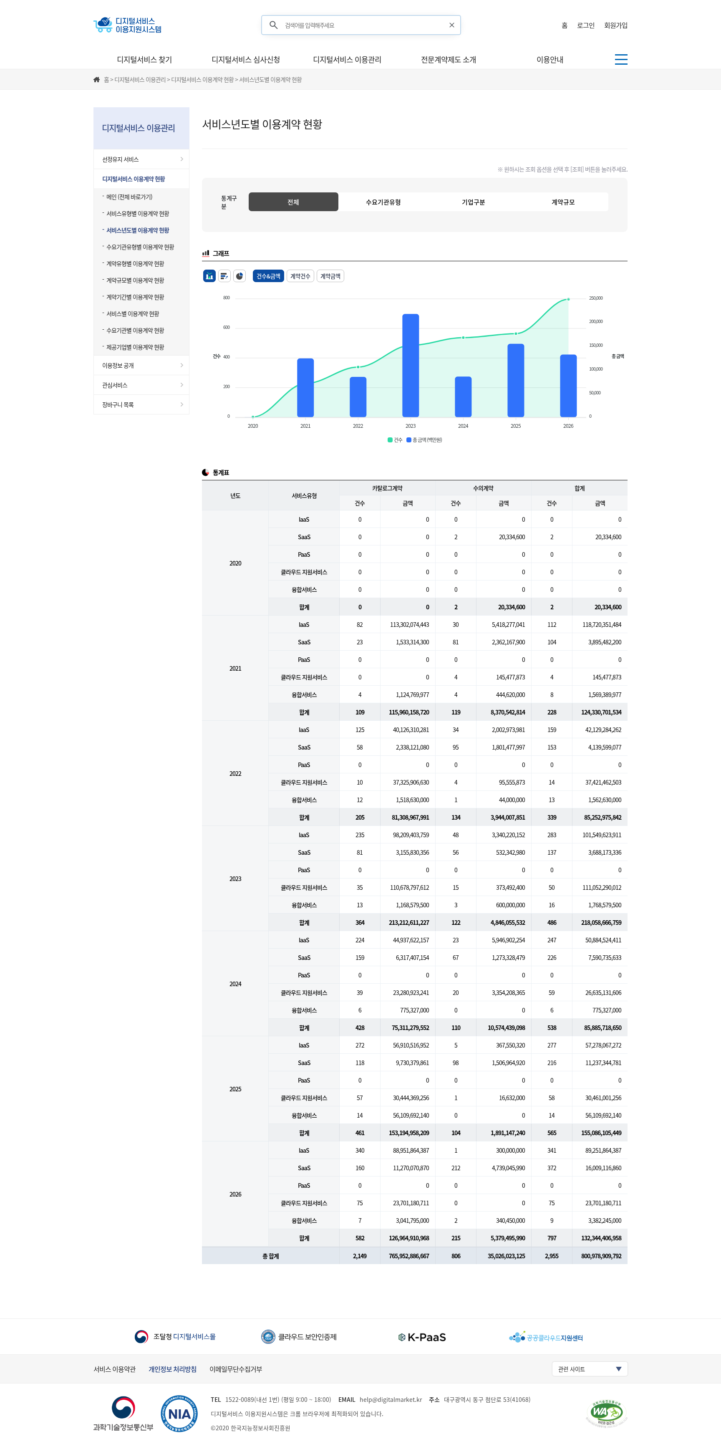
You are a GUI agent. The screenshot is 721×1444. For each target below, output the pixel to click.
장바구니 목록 (118, 404)
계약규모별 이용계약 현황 (135, 280)
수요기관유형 (383, 202)
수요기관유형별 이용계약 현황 (140, 246)
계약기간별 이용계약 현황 (135, 297)
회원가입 (616, 25)
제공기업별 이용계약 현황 (135, 347)
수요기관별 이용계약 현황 (135, 330)
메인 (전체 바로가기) (129, 196)
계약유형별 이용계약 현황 (135, 263)
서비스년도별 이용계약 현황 (137, 230)
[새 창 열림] (175, 1336)
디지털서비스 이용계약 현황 (133, 178)
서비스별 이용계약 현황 (132, 313)
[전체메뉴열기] (621, 59)
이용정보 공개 (118, 365)
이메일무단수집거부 (235, 1369)
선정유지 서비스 (120, 159)
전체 (293, 202)
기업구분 (473, 202)
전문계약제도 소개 (448, 59)
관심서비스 (114, 385)
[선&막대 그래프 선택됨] (209, 276)
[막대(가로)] (224, 276)
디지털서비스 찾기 (144, 59)
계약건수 (300, 276)
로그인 (586, 25)
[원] (239, 276)
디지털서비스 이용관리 (347, 59)
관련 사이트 (571, 1369)
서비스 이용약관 (114, 1369)
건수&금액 (268, 276)
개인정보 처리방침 (173, 1369)
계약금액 (330, 276)
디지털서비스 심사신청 (246, 59)
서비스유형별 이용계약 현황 (137, 213)
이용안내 (550, 59)
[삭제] (452, 25)
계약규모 (563, 202)
